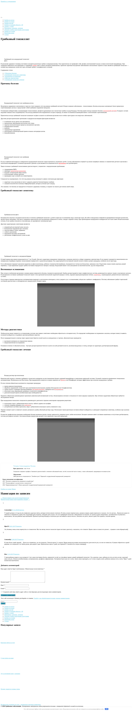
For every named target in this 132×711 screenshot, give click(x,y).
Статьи (6, 34)
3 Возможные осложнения (12, 76)
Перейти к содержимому (8, 1)
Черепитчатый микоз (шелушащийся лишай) (15, 499)
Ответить (21, 510)
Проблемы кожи (9, 33)
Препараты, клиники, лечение (13, 28)
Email (3, 588)
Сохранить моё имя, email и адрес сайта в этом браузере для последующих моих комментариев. (32, 592)
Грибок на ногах (9, 20)
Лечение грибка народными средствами (16, 30)
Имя (2, 585)
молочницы (62, 163)
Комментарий (5, 582)
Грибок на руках (9, 21)
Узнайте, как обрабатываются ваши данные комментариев (51, 598)
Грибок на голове (9, 31)
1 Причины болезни (10, 73)
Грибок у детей (9, 26)
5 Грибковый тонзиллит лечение (14, 79)
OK (106, 709)
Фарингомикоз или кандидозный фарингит (15, 498)
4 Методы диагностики (11, 78)
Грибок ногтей (8, 23)
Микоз (14, 489)
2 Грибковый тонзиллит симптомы (15, 75)
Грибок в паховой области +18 (13, 25)
